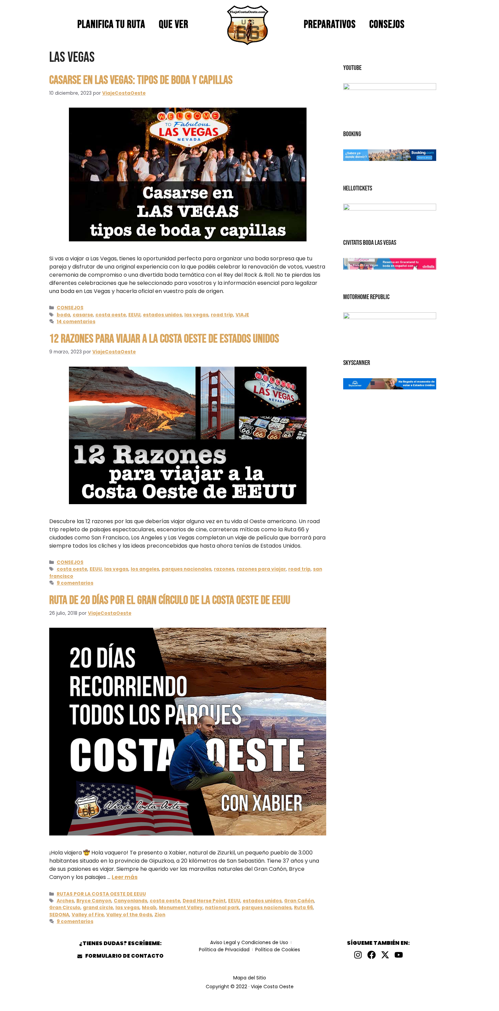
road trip (222, 315)
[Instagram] (358, 955)
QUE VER (173, 24)
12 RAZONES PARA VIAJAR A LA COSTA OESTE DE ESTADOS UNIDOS (164, 339)
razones (224, 569)
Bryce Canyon (93, 901)
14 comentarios (76, 321)
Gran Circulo (64, 907)
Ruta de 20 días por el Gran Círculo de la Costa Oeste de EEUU (169, 600)
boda (63, 315)
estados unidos (162, 315)
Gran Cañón (299, 901)
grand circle (98, 907)
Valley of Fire (88, 915)
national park (222, 907)
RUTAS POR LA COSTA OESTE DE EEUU (101, 894)
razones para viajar (261, 569)
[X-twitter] (385, 955)
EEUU (134, 315)
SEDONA (59, 915)
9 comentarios (75, 583)
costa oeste (110, 315)
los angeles (145, 569)
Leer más (124, 877)
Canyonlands (130, 901)
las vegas (196, 315)
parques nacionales (186, 569)
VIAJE (242, 315)
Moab (149, 907)
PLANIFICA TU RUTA (111, 24)
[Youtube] (399, 955)
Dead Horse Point (204, 901)
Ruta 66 (303, 907)
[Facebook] (371, 955)
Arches (65, 901)
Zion (159, 915)
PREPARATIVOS (330, 24)
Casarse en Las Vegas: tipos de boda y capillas (141, 80)
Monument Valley (181, 907)
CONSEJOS (387, 24)
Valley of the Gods (129, 915)
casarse (83, 315)
